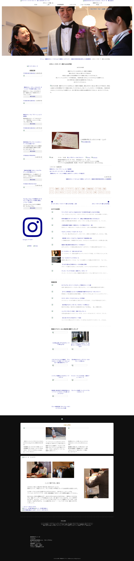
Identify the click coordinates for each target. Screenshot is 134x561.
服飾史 (57, 188)
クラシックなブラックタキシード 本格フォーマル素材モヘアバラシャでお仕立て (80, 345)
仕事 (95, 192)
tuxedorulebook (29, 73)
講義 (83, 188)
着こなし (78, 188)
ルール (107, 192)
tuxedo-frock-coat (29, 183)
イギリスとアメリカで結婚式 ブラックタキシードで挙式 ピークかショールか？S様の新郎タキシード (61, 361)
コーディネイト (69, 188)
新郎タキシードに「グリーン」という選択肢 (60, 169)
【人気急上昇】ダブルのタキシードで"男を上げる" (60, 343)
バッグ (74, 192)
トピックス (73, 4)
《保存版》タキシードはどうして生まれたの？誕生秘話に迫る (77, 238)
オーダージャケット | (89, 523)
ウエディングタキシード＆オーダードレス (72, 231)
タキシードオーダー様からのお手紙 (100, 203)
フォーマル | (70, 523)
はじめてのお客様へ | (45, 524)
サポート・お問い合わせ (86, 525)
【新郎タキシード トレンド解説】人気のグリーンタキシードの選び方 (67, 173)
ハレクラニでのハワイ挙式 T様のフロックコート (74, 311)
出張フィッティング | (89, 524)
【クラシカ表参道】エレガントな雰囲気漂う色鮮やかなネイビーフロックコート (81, 291)
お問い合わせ (109, 9)
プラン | (51, 524)
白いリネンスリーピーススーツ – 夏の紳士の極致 (62, 171)
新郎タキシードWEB (97, 3)
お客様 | (66, 524)
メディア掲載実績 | (80, 524)
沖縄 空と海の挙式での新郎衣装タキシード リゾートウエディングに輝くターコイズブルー (60, 392)
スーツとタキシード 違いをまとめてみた (72, 251)
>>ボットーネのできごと (42, 510)
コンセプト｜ (46, 523)
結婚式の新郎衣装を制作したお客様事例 (81, 59)
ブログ (99, 9)
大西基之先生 (90, 188)
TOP (35, 4)
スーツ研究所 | (78, 525)
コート (51, 192)
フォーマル (88, 192)
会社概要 (103, 9)
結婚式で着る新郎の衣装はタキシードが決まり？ (73, 244)
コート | (83, 523)
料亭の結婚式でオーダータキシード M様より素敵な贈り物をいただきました (80, 218)
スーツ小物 (98, 188)
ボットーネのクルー (60, 192)
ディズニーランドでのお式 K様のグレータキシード (74, 271)
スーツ (51, 188)
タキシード (81, 192)
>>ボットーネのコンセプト (29, 506)
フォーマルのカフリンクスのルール (70, 258)
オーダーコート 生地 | (60, 524)
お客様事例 (60, 4)
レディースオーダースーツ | (62, 523)
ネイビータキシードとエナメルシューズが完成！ (73, 298)
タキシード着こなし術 (48, 3)
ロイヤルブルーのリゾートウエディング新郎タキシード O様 (76, 285)
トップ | (42, 523)
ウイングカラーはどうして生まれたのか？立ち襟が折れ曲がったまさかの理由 (81, 212)
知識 (104, 188)
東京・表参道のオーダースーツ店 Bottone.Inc (66, 558)
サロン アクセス (94, 9)
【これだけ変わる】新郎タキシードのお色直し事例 (74, 264)
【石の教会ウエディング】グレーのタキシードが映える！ (76, 304)
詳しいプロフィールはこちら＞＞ (75, 157)
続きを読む (32, 96)
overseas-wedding (29, 155)
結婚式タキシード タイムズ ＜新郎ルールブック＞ (57, 59)
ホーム (42, 59)
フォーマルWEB (85, 4)
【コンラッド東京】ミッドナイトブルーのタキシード (80, 391)
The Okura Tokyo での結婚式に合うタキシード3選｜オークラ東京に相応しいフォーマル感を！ (32, 200)
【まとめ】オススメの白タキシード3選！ (72, 317)
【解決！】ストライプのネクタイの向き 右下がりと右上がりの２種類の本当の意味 (33, 443)
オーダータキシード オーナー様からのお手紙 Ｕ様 (64, 203)
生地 (62, 188)
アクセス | (75, 524)
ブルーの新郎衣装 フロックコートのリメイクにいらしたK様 (60, 407)
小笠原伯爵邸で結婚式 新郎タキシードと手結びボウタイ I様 (77, 225)
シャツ (68, 192)
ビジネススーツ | (53, 523)
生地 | (54, 524)
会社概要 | (70, 524)
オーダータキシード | (77, 523)
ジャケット (101, 192)
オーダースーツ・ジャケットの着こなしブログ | (66, 525)
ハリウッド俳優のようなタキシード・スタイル (61, 376)
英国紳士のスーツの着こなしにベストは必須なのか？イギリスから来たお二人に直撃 (78, 443)
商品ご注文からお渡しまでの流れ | (50, 525)
